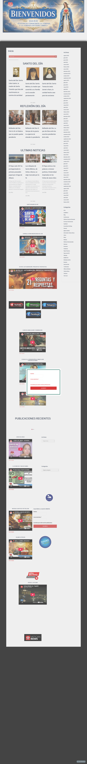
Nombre (32, 373)
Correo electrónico (34, 379)
